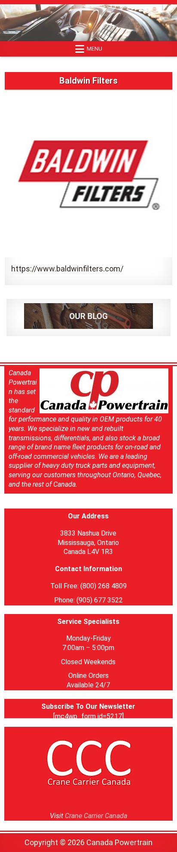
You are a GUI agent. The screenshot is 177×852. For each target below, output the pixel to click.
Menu (94, 48)
